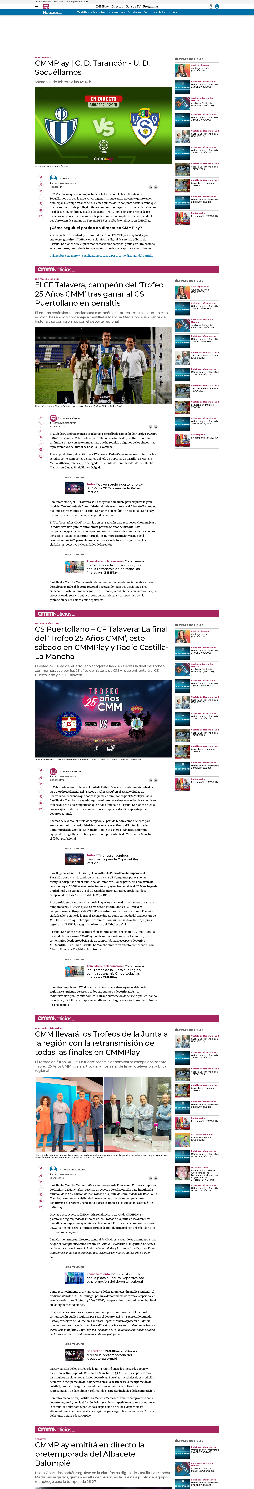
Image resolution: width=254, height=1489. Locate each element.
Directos (118, 6)
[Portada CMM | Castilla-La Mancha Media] (46, 6)
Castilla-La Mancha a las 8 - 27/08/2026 (204, 168)
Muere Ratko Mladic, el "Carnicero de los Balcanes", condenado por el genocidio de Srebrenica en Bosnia (205, 1175)
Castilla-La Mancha (91, 12)
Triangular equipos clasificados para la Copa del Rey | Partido (114, 859)
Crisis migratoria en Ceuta (77, 2)
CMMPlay (103, 6)
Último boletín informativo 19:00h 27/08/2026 (205, 1155)
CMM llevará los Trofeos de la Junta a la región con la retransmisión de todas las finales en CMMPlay (115, 566)
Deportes (150, 12)
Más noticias (168, 12)
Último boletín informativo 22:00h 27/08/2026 (205, 118)
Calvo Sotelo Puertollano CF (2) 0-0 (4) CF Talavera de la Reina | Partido (115, 488)
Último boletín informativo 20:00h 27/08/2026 (205, 201)
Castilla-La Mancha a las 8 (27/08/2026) (204, 135)
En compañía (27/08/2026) (205, 216)
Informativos (116, 12)
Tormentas (58, 2)
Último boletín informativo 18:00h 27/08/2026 (205, 1189)
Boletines (134, 12)
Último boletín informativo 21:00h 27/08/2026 (205, 151)
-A (155, 187)
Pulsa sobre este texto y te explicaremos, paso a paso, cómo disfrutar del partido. (101, 255)
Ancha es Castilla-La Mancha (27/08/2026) (202, 104)
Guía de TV (134, 6)
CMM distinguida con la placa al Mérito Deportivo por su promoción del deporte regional (115, 1277)
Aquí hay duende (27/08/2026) (200, 69)
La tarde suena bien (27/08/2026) (201, 1139)
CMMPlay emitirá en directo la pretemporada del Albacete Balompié (112, 1355)
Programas (151, 6)
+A (150, 187)
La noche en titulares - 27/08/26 (203, 184)
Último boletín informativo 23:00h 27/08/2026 (205, 86)
